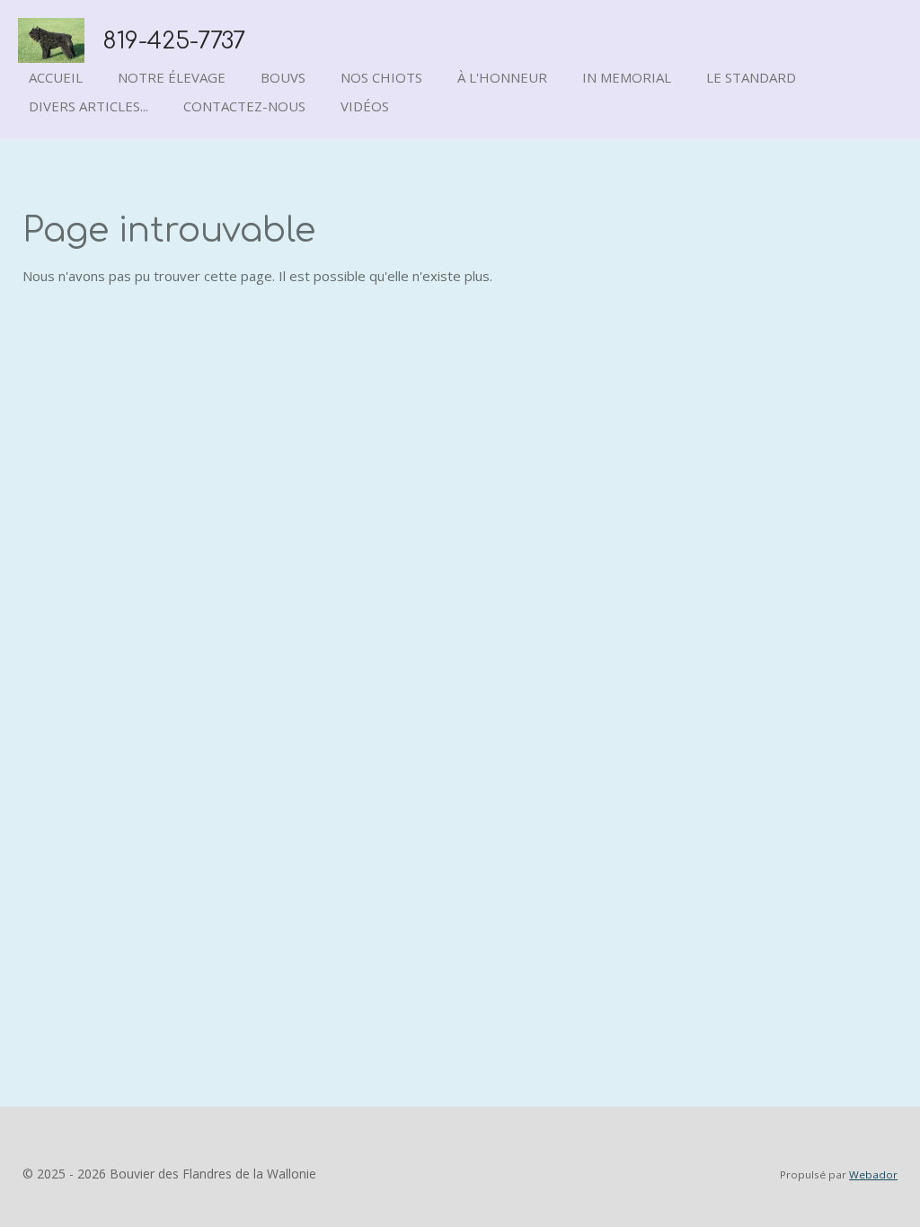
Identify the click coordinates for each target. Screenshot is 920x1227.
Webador (873, 1174)
